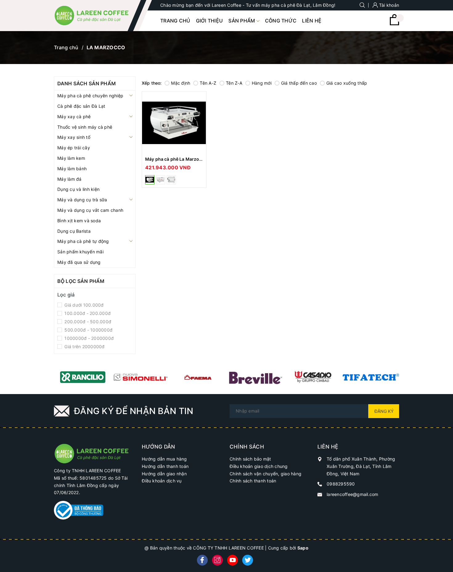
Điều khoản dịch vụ (162, 480)
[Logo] (95, 15)
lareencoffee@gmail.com (352, 494)
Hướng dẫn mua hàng (164, 458)
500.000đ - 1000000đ (87, 329)
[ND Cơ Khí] (371, 377)
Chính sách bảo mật (250, 458)
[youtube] (232, 560)
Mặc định (180, 83)
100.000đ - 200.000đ (87, 313)
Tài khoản (388, 5)
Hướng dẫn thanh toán (165, 466)
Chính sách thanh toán (253, 480)
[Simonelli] (140, 377)
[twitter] (247, 560)
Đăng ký (384, 411)
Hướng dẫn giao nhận (164, 473)
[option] (83, 377)
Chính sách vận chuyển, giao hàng (265, 473)
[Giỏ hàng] (394, 23)
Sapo (302, 547)
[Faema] (198, 377)
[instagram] (217, 560)
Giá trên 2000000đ (84, 346)
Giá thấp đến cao (299, 83)
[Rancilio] (83, 377)
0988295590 (341, 483)
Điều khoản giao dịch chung (259, 466)
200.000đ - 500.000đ (87, 321)
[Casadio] (313, 377)
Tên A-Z (208, 83)
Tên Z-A (234, 83)
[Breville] (255, 377)
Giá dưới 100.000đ (83, 305)
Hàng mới (261, 83)
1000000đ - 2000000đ (88, 338)
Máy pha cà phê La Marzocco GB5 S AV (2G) (192, 159)
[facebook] (202, 560)
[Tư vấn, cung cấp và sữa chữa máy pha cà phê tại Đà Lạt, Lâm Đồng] (95, 453)
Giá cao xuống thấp (346, 83)
